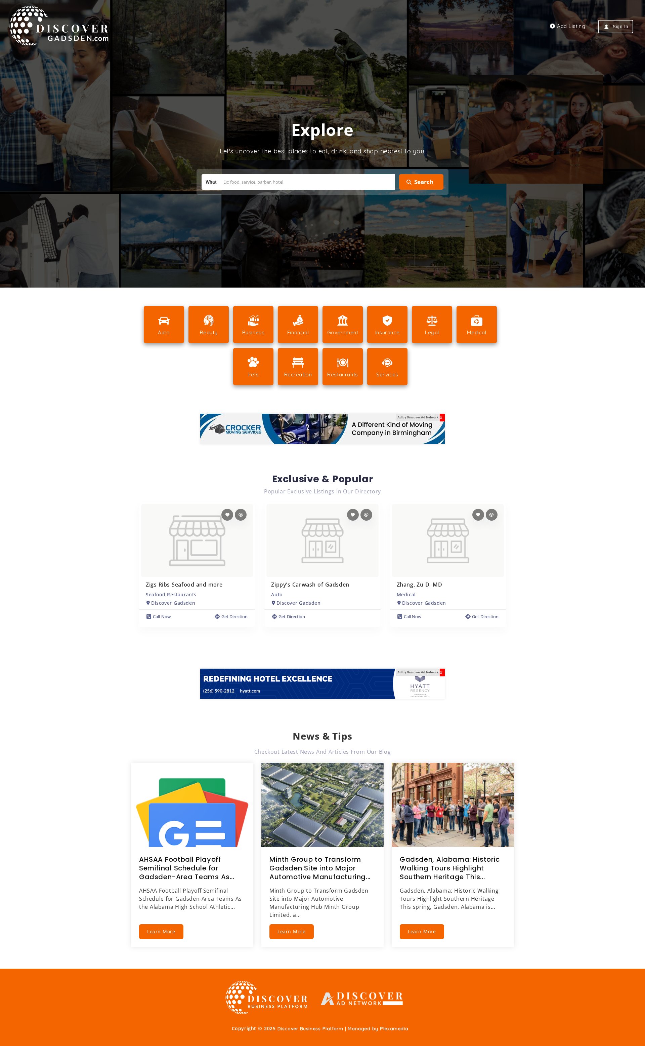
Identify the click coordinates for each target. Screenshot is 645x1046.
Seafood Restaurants (171, 594)
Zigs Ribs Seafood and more (184, 584)
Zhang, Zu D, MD (419, 584)
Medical (406, 594)
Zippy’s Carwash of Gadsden (310, 584)
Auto (276, 594)
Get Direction (234, 616)
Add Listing (570, 26)
